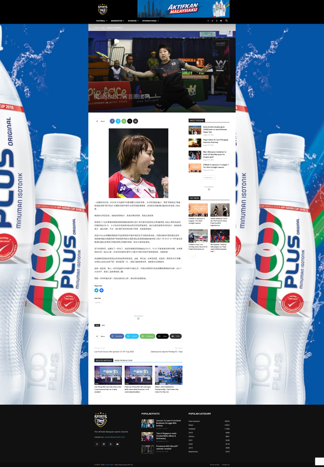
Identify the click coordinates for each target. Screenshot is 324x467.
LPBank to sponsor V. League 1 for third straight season (197, 221)
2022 (103, 28)
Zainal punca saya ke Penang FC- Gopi (167, 352)
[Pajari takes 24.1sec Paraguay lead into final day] (195, 143)
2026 (96, 383)
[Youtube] (221, 21)
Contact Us (226, 465)
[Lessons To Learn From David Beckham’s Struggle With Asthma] (147, 423)
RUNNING (132, 21)
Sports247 (109, 465)
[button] (227, 21)
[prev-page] (96, 397)
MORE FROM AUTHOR (123, 361)
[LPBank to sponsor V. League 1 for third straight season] (195, 167)
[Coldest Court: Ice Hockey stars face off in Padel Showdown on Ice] (198, 236)
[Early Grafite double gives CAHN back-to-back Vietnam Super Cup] (195, 130)
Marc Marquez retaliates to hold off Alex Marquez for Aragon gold (214, 154)
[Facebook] (208, 21)
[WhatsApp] (123, 121)
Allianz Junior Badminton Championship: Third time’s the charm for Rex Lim (166, 389)
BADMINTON (116, 21)
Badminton (103, 91)
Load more (208, 177)
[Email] (129, 121)
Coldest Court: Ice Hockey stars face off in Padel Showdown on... (198, 247)
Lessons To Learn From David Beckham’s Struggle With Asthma (168, 423)
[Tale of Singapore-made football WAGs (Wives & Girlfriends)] (147, 436)
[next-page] (100, 397)
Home (96, 28)
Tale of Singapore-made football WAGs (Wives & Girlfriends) (166, 435)
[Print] (135, 121)
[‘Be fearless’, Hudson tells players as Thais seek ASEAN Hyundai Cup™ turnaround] (220, 236)
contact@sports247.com (114, 437)
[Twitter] (217, 21)
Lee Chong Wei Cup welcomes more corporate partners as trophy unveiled (107, 389)
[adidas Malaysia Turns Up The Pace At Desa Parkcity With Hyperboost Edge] (220, 210)
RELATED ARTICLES (104, 361)
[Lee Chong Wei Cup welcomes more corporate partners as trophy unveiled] (108, 375)
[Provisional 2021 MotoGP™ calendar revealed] (147, 449)
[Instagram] (212, 21)
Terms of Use (214, 465)
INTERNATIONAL (149, 21)
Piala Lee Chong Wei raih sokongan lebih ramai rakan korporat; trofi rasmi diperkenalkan (138, 389)
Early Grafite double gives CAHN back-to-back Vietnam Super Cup (215, 129)
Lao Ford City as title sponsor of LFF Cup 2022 (114, 352)
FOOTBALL (100, 21)
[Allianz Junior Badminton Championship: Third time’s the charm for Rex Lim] (169, 375)
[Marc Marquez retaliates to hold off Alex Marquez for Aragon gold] (195, 155)
